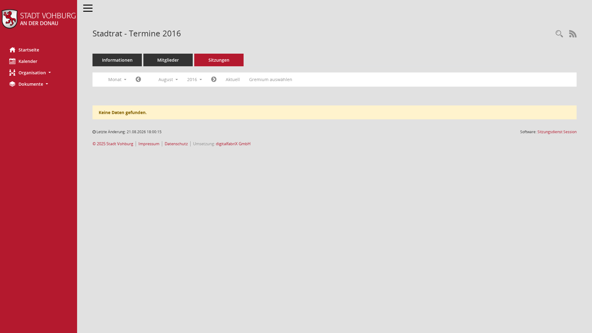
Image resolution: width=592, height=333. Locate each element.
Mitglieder (168, 60)
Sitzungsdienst (557, 131)
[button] (38, 72)
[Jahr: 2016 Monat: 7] (138, 79)
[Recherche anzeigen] (559, 34)
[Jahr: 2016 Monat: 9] (214, 79)
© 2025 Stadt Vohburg (112, 143)
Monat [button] (115, 79)
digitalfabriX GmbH (233, 143)
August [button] (166, 79)
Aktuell (233, 79)
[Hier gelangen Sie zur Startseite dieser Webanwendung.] (38, 19)
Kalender (27, 61)
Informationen (117, 60)
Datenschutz (176, 143)
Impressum (148, 143)
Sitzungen (218, 60)
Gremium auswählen (270, 79)
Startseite (28, 50)
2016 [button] (192, 79)
